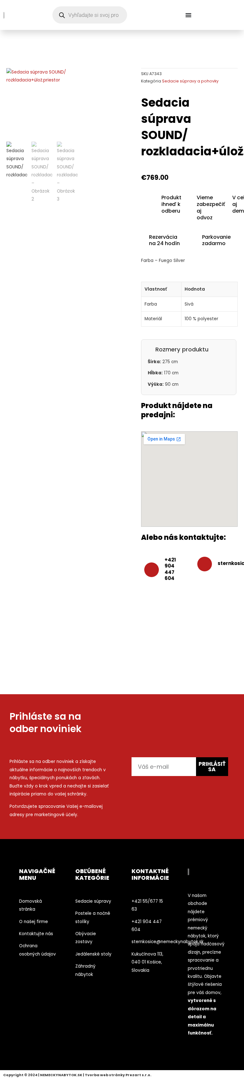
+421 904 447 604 (170, 569)
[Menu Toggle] (188, 15)
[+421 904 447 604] (151, 569)
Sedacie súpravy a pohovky (190, 81)
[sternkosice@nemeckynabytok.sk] (204, 564)
